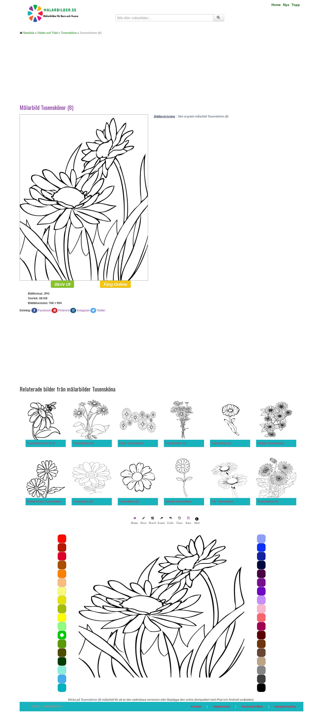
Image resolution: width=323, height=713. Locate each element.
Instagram (83, 310)
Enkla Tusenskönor (131, 443)
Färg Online (115, 284)
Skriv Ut (62, 284)
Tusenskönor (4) (267, 501)
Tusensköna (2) (221, 443)
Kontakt (196, 706)
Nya (286, 5)
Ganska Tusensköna (178, 501)
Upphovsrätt (221, 706)
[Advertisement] (161, 73)
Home (276, 5)
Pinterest (64, 310)
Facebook (44, 310)
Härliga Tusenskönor (270, 443)
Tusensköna (69, 33)
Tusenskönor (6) (175, 443)
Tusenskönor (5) (83, 443)
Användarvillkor (252, 706)
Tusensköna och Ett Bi (41, 443)
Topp (296, 5)
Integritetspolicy (285, 706)
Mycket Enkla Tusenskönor (44, 501)
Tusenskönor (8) (91, 699)
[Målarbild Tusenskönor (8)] (84, 197)
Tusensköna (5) (129, 501)
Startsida (28, 33)
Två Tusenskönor (222, 501)
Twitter (101, 310)
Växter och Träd (47, 33)
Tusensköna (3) (83, 501)
